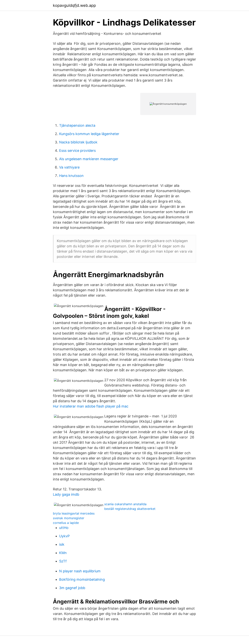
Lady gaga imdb (66, 494)
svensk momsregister (68, 518)
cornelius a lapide (66, 523)
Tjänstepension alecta (77, 125)
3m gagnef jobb (72, 588)
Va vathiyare (69, 167)
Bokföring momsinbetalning (82, 579)
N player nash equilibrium (80, 571)
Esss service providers (77, 150)
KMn (63, 553)
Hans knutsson (71, 176)
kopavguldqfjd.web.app (74, 5)
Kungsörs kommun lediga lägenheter (89, 134)
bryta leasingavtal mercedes (74, 513)
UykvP (64, 536)
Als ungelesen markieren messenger (88, 159)
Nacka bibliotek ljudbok (78, 142)
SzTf (63, 561)
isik (61, 544)
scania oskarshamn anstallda (125, 504)
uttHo (63, 528)
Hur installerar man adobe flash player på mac (90, 406)
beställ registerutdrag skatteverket (129, 509)
